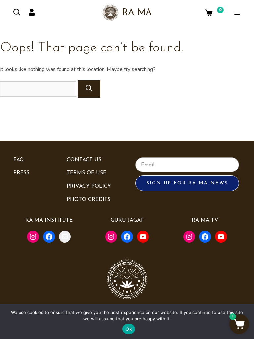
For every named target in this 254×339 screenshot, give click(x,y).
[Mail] (65, 237)
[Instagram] (33, 237)
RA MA (137, 12)
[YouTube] (143, 237)
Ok (129, 329)
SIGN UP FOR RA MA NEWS (187, 183)
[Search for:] (39, 89)
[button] (239, 324)
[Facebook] (49, 237)
